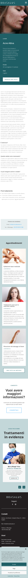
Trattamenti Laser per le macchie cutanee (11, 305)
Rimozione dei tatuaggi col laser (14, 346)
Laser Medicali (7, 268)
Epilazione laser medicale (12, 266)
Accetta (14, 564)
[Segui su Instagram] (15, 504)
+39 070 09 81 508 (18, 227)
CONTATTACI (14, 410)
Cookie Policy (10, 576)
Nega (14, 568)
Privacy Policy (17, 576)
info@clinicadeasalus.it (16, 224)
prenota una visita (11, 79)
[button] (26, 549)
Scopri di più (14, 478)
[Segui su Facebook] (12, 504)
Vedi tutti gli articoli (14, 370)
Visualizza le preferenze (14, 572)
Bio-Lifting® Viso (14, 466)
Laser (5, 38)
